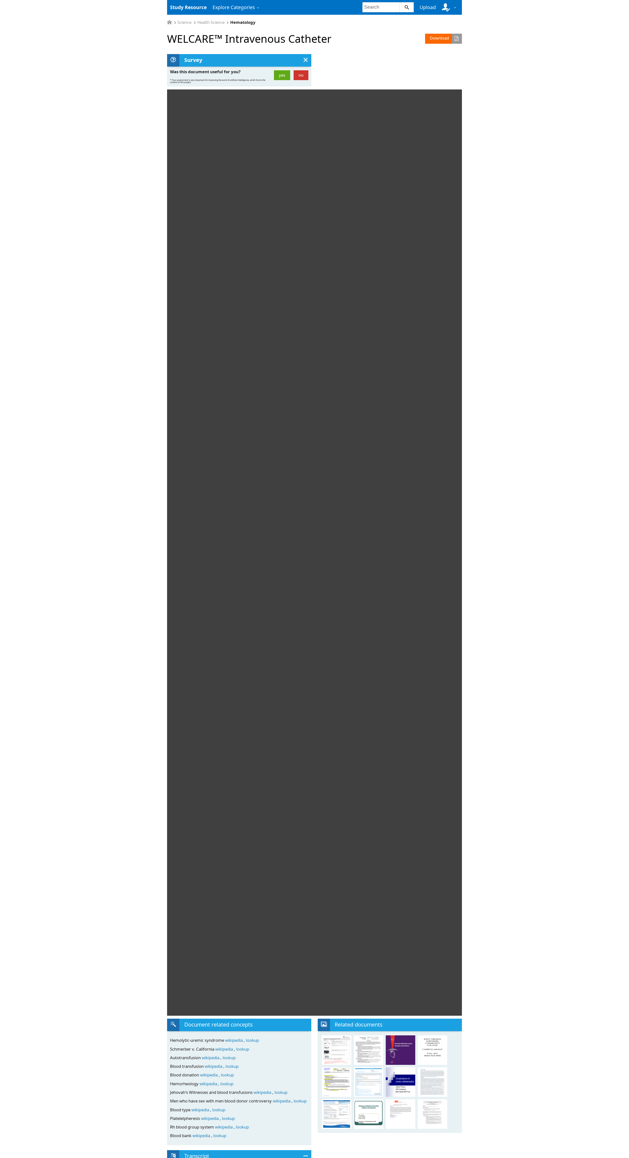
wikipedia (234, 1040)
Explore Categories (234, 7)
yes (282, 75)
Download (439, 38)
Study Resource (188, 7)
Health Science (211, 22)
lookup (252, 1040)
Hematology (243, 22)
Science (184, 22)
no (301, 75)
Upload (428, 7)
